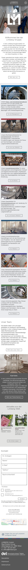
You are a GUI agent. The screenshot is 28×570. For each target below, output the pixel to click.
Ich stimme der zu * (14, 495)
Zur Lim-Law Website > (14, 147)
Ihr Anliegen (7, 456)
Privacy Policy (8, 502)
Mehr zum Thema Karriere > (14, 397)
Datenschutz (9, 494)
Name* (4, 460)
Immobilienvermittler (12, 168)
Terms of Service (18, 502)
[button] (25, 413)
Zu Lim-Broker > (14, 180)
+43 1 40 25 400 (9, 548)
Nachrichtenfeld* (8, 474)
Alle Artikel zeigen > (14, 441)
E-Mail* (5, 465)
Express (7, 489)
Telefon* (5, 470)
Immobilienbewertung (8, 203)
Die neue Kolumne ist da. (6, 428)
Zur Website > (14, 248)
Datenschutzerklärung (16, 495)
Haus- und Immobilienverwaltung (16, 102)
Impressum (5, 561)
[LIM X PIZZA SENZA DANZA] (21, 426)
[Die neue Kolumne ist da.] (7, 426)
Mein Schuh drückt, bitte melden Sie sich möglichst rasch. (14, 491)
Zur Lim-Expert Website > (14, 215)
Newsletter (5, 558)
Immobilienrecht (6, 136)
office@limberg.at (10, 549)
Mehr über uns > (14, 77)
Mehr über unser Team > (14, 350)
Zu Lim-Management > (14, 114)
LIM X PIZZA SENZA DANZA (20, 428)
